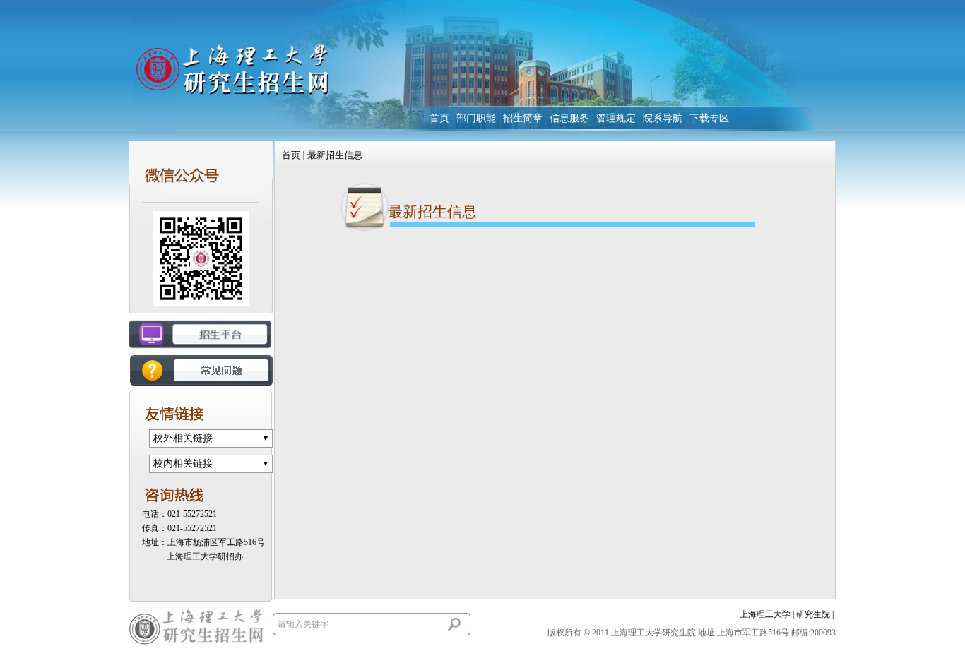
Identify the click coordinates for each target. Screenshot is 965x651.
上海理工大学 (765, 614)
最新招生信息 (334, 155)
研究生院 (813, 614)
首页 (291, 155)
